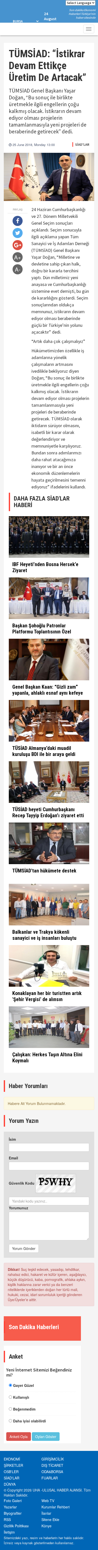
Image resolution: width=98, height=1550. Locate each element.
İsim (12, 1139)
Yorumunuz (18, 1207)
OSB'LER (11, 1471)
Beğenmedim (24, 1409)
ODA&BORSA (52, 1471)
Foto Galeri (13, 1500)
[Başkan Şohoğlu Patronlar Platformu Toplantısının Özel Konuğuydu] (49, 598)
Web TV (47, 1500)
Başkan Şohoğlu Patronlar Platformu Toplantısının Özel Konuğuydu (41, 632)
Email (13, 1157)
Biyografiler (13, 1513)
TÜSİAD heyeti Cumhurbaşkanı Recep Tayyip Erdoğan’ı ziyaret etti (48, 812)
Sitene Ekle (50, 1519)
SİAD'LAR (82, 144)
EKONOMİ (12, 1458)
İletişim (9, 1532)
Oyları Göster (45, 1436)
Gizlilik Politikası (16, 1525)
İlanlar (46, 1513)
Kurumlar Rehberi (55, 1506)
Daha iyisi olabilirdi (29, 1420)
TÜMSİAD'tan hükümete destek (44, 871)
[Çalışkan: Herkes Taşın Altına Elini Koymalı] (49, 1027)
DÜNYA (10, 1484)
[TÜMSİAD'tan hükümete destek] (49, 843)
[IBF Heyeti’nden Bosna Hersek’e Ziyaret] (49, 537)
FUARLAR (49, 1477)
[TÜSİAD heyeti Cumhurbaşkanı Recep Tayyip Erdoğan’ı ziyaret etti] (49, 782)
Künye (46, 1525)
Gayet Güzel (23, 1385)
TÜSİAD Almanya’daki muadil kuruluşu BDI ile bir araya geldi (43, 751)
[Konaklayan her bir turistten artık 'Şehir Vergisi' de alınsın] (49, 966)
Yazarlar (10, 1506)
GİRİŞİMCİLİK (52, 1458)
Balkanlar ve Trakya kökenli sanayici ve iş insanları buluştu (44, 935)
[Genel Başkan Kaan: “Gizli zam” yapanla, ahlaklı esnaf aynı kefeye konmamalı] (49, 659)
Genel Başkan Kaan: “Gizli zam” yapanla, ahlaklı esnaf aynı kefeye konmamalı (47, 693)
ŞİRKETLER (13, 1465)
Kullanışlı (21, 1397)
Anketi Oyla (19, 1436)
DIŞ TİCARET (52, 1465)
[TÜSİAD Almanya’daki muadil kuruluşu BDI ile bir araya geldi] (49, 721)
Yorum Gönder (23, 1248)
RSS (7, 1519)
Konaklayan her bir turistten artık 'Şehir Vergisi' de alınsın (47, 996)
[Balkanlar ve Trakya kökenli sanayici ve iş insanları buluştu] (49, 904)
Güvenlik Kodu (21, 1183)
